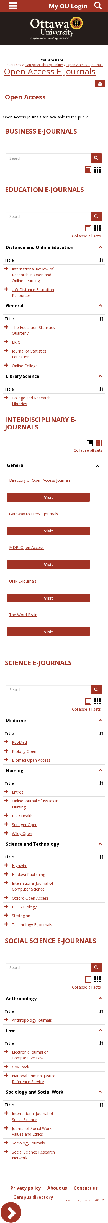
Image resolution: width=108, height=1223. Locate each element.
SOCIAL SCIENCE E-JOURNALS (50, 940)
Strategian (21, 915)
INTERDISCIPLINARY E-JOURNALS (40, 423)
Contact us (86, 1188)
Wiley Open (22, 833)
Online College (25, 366)
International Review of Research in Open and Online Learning (32, 274)
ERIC (16, 342)
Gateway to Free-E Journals (33, 513)
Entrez (17, 792)
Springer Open (24, 824)
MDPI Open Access (26, 547)
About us (57, 1188)
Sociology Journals (28, 1143)
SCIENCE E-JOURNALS (38, 662)
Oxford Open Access (30, 898)
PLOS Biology (24, 907)
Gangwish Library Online (44, 65)
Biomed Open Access (31, 760)
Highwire (19, 865)
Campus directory (33, 1197)
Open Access (25, 97)
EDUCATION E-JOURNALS (44, 189)
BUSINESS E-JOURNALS (41, 131)
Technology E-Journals (32, 924)
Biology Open (24, 751)
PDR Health (22, 815)
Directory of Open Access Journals (40, 480)
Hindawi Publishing (28, 874)
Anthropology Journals (32, 1020)
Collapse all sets (86, 236)
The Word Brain (23, 614)
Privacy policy (26, 1188)
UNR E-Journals (23, 581)
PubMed (19, 742)
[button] (100, 247)
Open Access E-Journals (84, 65)
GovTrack (20, 1067)
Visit (67, 497)
